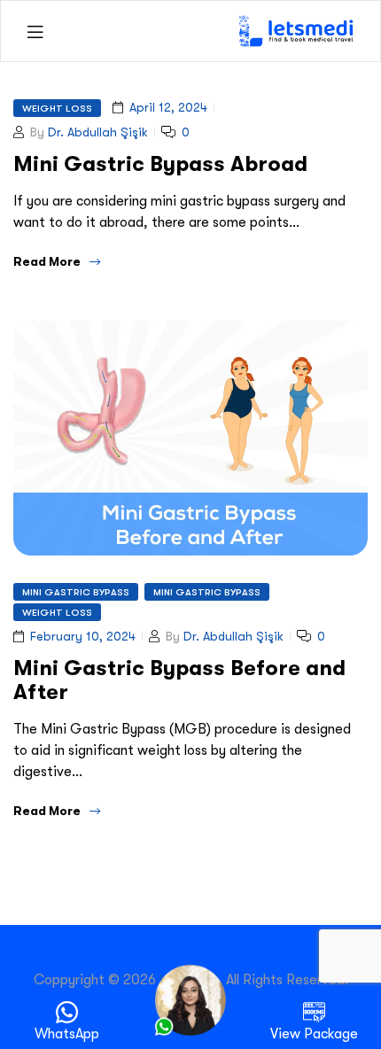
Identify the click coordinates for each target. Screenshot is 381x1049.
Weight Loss (57, 108)
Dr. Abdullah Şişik (98, 132)
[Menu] (35, 31)
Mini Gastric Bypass (75, 592)
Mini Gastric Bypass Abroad (160, 163)
